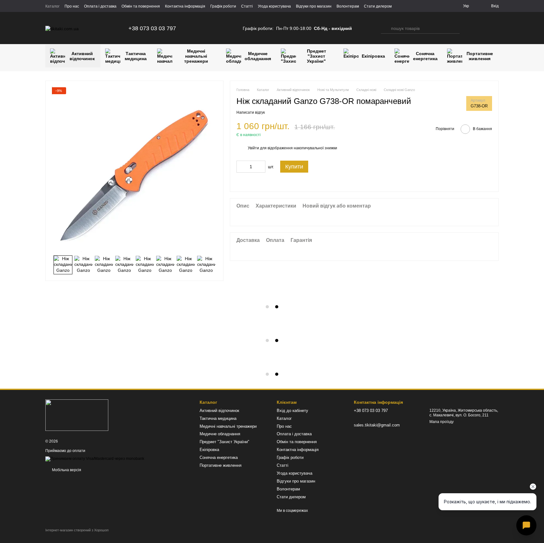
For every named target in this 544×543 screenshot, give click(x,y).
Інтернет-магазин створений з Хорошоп (77, 530)
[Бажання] (482, 28)
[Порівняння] (469, 28)
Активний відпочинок (82, 56)
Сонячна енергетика (425, 56)
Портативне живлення (480, 56)
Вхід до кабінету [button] (292, 410)
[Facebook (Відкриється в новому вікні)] (212, 28)
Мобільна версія (66, 470)
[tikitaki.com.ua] (76, 415)
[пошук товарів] (386, 28)
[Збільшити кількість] (260, 166)
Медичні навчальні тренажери (196, 56)
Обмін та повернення (141, 6)
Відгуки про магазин (314, 6)
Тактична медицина (136, 56)
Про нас (72, 6)
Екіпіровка (373, 56)
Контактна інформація (185, 6)
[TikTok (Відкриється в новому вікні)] (204, 28)
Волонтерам (348, 6)
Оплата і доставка (100, 6)
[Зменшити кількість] (241, 166)
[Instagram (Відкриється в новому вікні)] (197, 28)
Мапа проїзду (441, 422)
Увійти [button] (253, 148)
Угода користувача (274, 6)
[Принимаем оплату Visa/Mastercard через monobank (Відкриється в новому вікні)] (94, 458)
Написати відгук (250, 112)
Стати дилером (378, 6)
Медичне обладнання (258, 56)
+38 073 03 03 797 (152, 28)
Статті (247, 6)
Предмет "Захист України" (316, 56)
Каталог (52, 6)
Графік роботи (223, 6)
